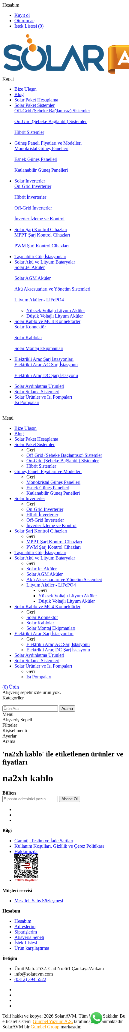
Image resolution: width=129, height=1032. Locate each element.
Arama (67, 708)
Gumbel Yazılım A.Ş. (53, 1021)
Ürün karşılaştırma (31, 948)
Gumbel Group (45, 1026)
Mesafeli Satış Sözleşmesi (38, 900)
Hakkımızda (26, 851)
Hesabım (10, 5)
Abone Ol (70, 799)
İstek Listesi (25, 942)
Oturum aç (24, 20)
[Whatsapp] (96, 1018)
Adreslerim (24, 926)
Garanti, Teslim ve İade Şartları (43, 840)
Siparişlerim (25, 931)
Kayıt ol (22, 15)
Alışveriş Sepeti (29, 937)
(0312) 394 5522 (30, 979)
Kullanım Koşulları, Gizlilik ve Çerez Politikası (59, 846)
